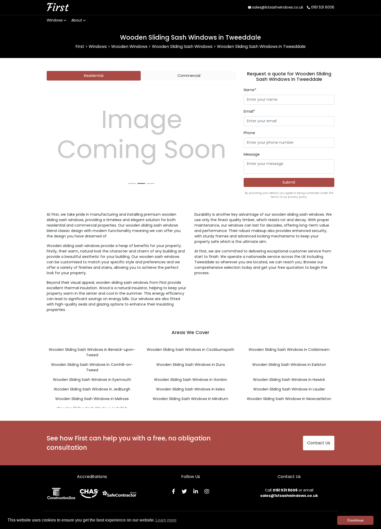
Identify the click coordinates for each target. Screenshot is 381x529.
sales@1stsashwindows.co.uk (277, 7)
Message (252, 154)
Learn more (166, 520)
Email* (249, 111)
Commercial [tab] (189, 75)
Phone (249, 132)
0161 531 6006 (322, 7)
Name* (250, 89)
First (57, 7)
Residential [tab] (93, 75)
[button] (61, 138)
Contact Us (318, 443)
